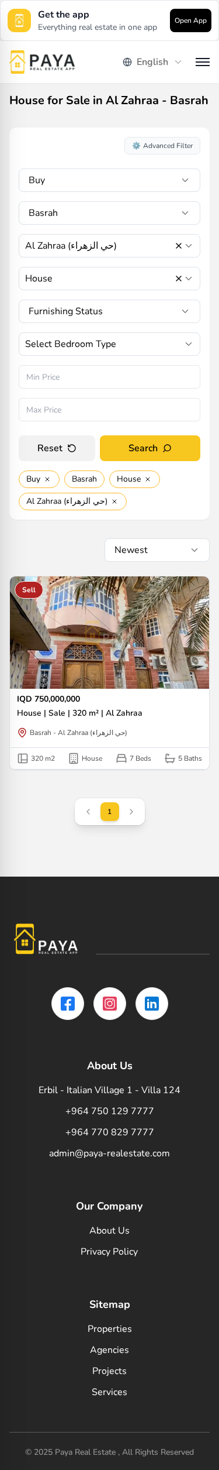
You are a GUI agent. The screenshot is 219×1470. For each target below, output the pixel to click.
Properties (110, 1329)
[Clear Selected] (178, 245)
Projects (109, 1371)
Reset (49, 448)
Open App (191, 20)
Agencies (109, 1350)
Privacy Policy (109, 1251)
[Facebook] (67, 1003)
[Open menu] (203, 62)
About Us (109, 1230)
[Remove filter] (47, 479)
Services (109, 1392)
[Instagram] (109, 1003)
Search (143, 448)
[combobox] (153, 62)
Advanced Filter (162, 145)
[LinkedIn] (151, 1003)
